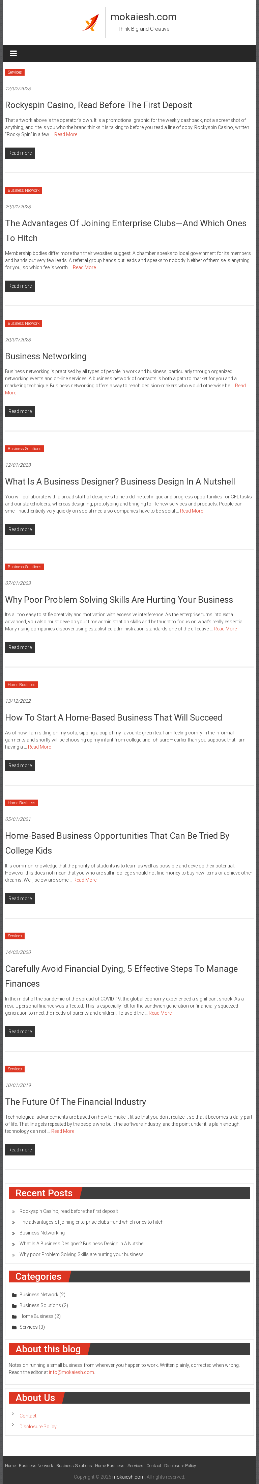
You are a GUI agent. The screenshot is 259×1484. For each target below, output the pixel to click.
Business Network (23, 190)
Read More (65, 134)
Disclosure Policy (38, 1426)
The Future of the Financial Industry (75, 1102)
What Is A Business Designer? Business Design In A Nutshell (120, 481)
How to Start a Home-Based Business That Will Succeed (113, 717)
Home (10, 1465)
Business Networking (46, 356)
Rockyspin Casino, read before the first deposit (98, 105)
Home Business (21, 684)
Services (15, 72)
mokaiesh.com (144, 17)
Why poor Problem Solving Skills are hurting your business (119, 600)
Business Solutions (24, 448)
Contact (28, 1415)
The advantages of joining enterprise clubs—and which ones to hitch (92, 1222)
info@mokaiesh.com (71, 1372)
